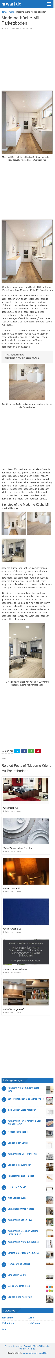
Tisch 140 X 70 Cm (17, 1186)
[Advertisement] (27, 60)
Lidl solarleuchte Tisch (19, 1286)
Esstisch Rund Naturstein (20, 1297)
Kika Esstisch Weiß (17, 1197)
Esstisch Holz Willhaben (19, 1164)
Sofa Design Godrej (17, 1275)
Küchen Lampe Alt (11, 888)
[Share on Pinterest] (38, 751)
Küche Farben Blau (12, 928)
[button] (48, 3)
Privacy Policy (29, 1348)
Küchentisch (8, 1323)
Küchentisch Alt (10, 807)
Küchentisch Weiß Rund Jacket (23, 1241)
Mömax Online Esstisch (19, 1264)
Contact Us (17, 1346)
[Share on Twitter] (17, 751)
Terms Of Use (39, 1346)
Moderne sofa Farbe (18, 1131)
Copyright (28, 1346)
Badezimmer (8, 1317)
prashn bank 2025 (40, 1352)
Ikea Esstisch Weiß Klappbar (22, 1109)
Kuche (6, 28)
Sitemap (8, 1346)
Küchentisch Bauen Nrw (20, 1219)
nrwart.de (11, 3)
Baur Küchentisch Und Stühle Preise (26, 1098)
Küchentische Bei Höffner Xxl (22, 1153)
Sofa (4, 1329)
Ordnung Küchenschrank (15, 968)
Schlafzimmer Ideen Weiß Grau (23, 1252)
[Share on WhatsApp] (31, 751)
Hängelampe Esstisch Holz (21, 1175)
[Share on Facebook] (24, 751)
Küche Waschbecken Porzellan (18, 848)
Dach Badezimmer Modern (21, 1208)
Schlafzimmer (34, 1323)
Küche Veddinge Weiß (13, 1009)
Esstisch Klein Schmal (18, 1142)
